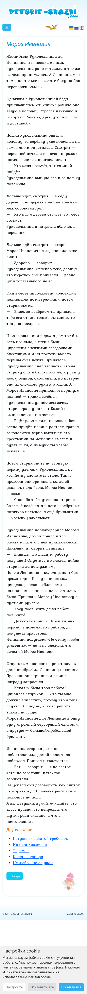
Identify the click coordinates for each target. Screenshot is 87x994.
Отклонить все (42, 987)
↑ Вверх (14, 876)
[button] (6, 27)
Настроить (14, 987)
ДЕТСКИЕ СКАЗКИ (76, 913)
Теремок (21, 850)
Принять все (71, 987)
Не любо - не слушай (33, 863)
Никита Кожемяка (30, 844)
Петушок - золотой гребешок (40, 838)
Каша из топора (28, 857)
